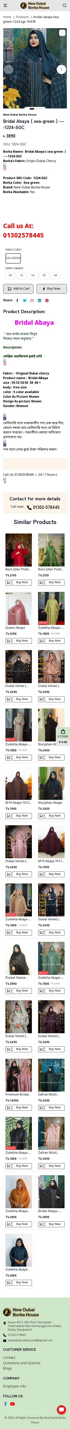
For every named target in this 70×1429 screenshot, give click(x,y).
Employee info (14, 1386)
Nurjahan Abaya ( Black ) (51, 744)
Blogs (7, 1368)
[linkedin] (39, 300)
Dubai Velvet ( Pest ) (15, 1036)
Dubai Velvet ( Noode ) (48, 686)
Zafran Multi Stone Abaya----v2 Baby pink (51, 1153)
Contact (9, 1357)
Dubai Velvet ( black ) (15, 686)
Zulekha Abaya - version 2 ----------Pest (51, 978)
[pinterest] (47, 300)
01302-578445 (46, 507)
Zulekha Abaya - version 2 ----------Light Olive (51, 628)
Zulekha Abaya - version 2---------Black (17, 1153)
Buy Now (22, 582)
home (7, 17)
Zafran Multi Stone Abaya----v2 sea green (51, 1095)
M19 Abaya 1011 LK (50, 861)
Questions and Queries (21, 1363)
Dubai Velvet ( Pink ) (15, 861)
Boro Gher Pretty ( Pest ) (51, 569)
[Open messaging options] (61, 1409)
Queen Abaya (15, 628)
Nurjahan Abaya (50, 803)
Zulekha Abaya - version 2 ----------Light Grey (18, 744)
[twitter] (25, 300)
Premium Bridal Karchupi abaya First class (17, 1095)
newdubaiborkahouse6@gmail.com (30, 1340)
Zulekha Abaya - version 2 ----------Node (18, 919)
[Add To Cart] (8, 583)
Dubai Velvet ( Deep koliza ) (48, 1036)
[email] (32, 300)
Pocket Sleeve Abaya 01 (15, 978)
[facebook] (17, 300)
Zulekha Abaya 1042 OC (16, 1211)
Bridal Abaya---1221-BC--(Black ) (51, 1211)
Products (22, 17)
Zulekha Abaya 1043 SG (16, 1270)
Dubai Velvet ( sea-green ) (48, 919)
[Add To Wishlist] (62, 33)
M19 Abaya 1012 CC (17, 803)
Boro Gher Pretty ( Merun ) (18, 569)
